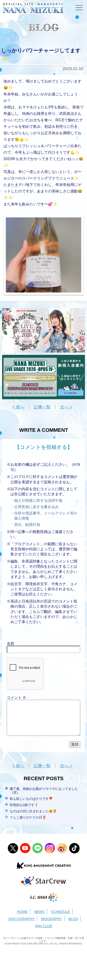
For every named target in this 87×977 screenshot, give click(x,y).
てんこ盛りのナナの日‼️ (28, 817)
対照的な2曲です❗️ (24, 805)
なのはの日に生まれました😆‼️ (33, 811)
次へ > (66, 407)
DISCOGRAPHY (22, 919)
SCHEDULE (60, 912)
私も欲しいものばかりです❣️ (31, 798)
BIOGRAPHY (51, 919)
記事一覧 (42, 407)
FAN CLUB (43, 926)
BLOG (73, 919)
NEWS (39, 912)
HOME (22, 912)
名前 (10, 643)
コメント (16, 698)
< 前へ (18, 407)
